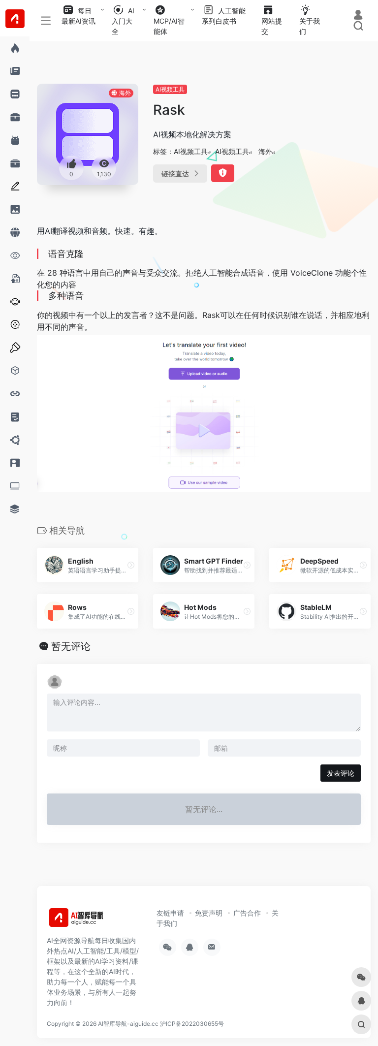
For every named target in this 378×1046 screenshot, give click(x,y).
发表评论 (340, 773)
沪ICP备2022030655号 (192, 1023)
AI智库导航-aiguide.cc (128, 1023)
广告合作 (247, 913)
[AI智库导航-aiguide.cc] (91, 920)
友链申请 (170, 913)
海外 (265, 151)
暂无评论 (71, 646)
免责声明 (208, 913)
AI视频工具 (170, 89)
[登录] (358, 16)
